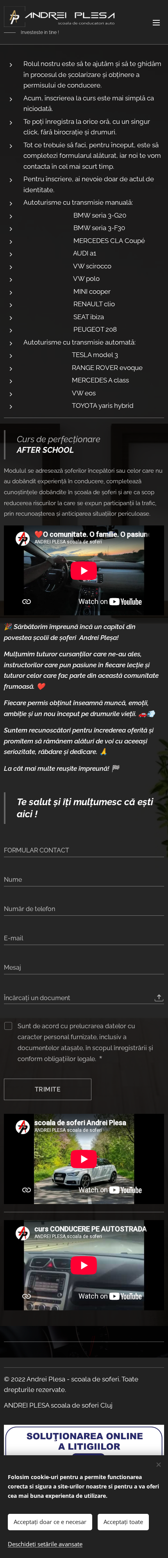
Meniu (156, 22)
